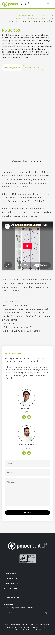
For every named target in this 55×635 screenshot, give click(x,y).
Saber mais (10, 583)
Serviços (9, 573)
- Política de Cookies (39, 627)
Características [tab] (19, 161)
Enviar (27, 513)
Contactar (10, 588)
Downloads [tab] (37, 161)
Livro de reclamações (30, 629)
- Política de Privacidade (17, 627)
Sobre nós (10, 578)
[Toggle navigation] (48, 4)
